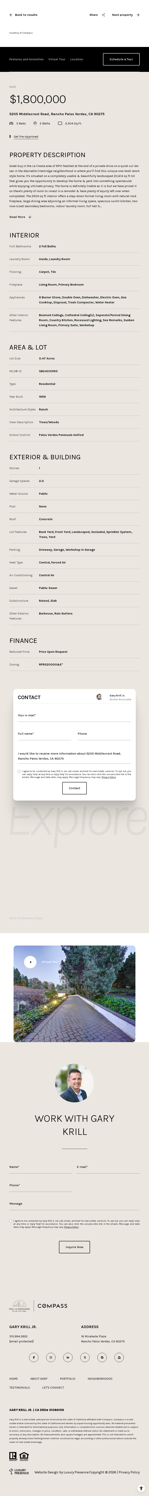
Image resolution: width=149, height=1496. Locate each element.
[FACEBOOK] (33, 1357)
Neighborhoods (100, 1378)
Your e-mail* (27, 715)
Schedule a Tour (121, 59)
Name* (14, 1167)
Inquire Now (74, 1247)
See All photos (117, 19)
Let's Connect (53, 1387)
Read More (17, 217)
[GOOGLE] (102, 1357)
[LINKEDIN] (68, 1357)
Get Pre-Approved (26, 136)
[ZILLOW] (119, 1357)
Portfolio (67, 1378)
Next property (122, 15)
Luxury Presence (76, 1472)
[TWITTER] (85, 1357)
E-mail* (82, 1167)
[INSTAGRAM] (50, 1357)
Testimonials (19, 1387)
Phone (82, 733)
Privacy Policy (109, 777)
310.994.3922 (18, 1336)
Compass (118, 1419)
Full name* (26, 733)
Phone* (14, 1185)
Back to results (26, 15)
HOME (13, 1378)
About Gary (39, 1378)
